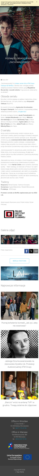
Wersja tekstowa (19, 261)
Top (17, 472)
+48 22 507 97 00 (20, 439)
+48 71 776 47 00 (20, 428)
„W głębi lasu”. (22, 111)
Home (22, 472)
